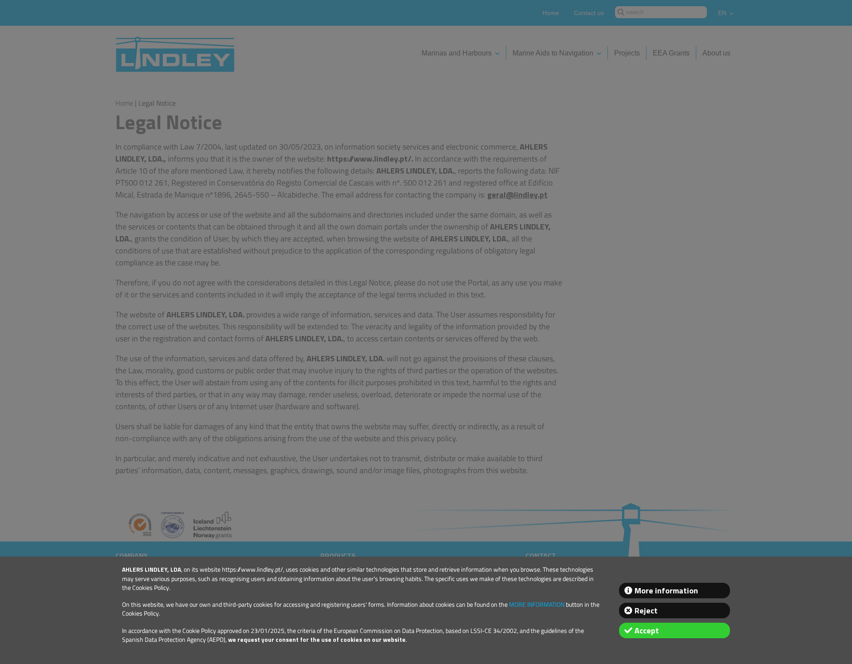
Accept (647, 630)
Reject (646, 611)
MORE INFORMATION (536, 604)
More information (666, 591)
